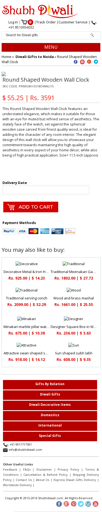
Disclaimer (44, 469)
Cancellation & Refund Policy (45, 475)
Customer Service (73, 22)
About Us (42, 480)
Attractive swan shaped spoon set (32, 353)
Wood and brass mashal (73, 298)
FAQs (26, 469)
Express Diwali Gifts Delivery (75, 480)
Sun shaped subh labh (73, 353)
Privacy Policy (68, 469)
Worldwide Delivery (17, 485)
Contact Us (24, 480)
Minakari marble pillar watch (27, 326)
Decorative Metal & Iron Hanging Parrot (36, 271)
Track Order (46, 22)
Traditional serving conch (26, 298)
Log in (13, 22)
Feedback (10, 469)
